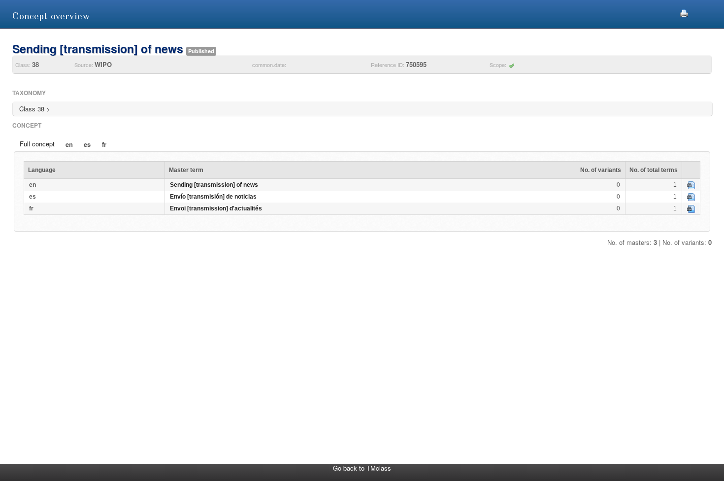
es (87, 144)
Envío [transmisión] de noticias (213, 196)
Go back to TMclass (362, 468)
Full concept (37, 143)
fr (104, 144)
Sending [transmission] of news (214, 184)
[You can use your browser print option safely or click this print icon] (684, 12)
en (69, 144)
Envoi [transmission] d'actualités (216, 208)
